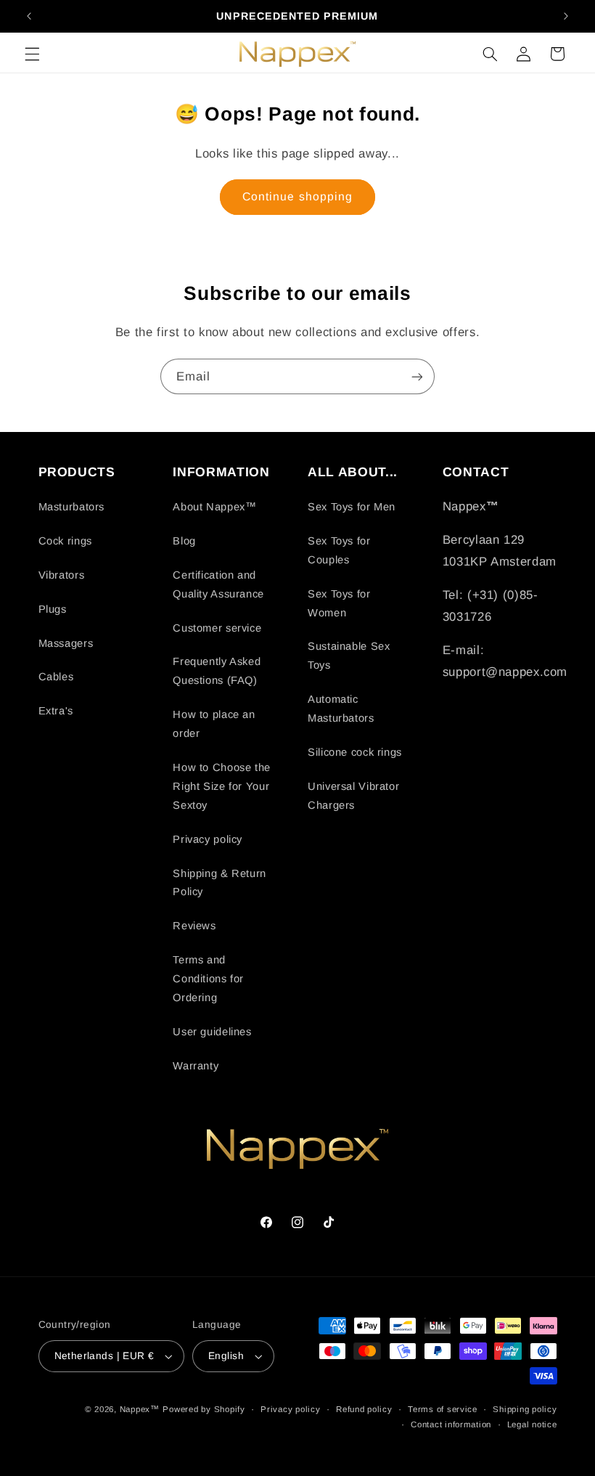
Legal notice (532, 1424)
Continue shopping (297, 196)
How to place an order (214, 724)
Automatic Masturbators (341, 708)
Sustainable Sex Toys (349, 655)
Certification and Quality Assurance (218, 584)
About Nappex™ (214, 507)
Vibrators (61, 575)
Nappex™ (140, 1409)
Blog (184, 541)
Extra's (55, 711)
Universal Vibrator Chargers (353, 795)
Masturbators (71, 507)
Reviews (194, 925)
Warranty (195, 1066)
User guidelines (212, 1031)
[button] (32, 53)
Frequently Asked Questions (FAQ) (216, 671)
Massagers (66, 643)
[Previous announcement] (29, 16)
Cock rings (65, 541)
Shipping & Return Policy (219, 883)
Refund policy (364, 1409)
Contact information (451, 1424)
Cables (56, 676)
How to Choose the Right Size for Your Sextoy (222, 786)
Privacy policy (207, 839)
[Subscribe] (417, 376)
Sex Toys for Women (339, 603)
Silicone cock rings (355, 752)
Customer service (217, 628)
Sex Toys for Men (351, 507)
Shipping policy (525, 1409)
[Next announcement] (566, 16)
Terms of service (442, 1409)
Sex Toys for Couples (339, 550)
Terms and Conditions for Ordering (208, 978)
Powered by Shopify (204, 1409)
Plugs (52, 609)
